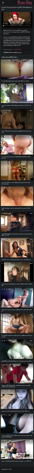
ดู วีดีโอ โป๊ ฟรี (17, 49)
